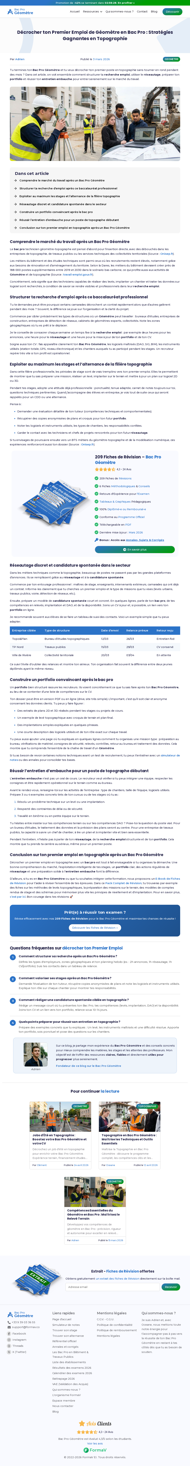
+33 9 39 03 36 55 (23, 1322)
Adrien (19, 59)
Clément (42, 1165)
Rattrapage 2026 (63, 1378)
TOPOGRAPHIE (147, 1106)
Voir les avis (95, 1443)
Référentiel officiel (64, 1341)
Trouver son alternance (68, 1336)
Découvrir (172, 11)
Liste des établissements (69, 1362)
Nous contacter (62, 1406)
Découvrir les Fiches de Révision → (95, 927)
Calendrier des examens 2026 (72, 1373)
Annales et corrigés (65, 1346)
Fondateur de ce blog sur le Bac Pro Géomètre (88, 1066)
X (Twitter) (19, 1352)
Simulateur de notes (66, 1325)
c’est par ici (18, 896)
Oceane (110, 1165)
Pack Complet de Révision (123, 883)
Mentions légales (108, 1336)
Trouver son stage (64, 1330)
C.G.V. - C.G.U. (105, 1319)
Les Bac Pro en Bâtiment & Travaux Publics (70, 1354)
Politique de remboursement (117, 1330)
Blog (55, 1411)
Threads (17, 1346)
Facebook (19, 1333)
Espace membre (63, 1400)
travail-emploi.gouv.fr (77, 274)
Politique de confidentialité (114, 1325)
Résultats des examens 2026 (71, 1367)
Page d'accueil (61, 1319)
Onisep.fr (166, 253)
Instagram (19, 1339)
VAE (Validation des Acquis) (70, 1384)
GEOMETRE (171, 59)
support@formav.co (26, 1327)
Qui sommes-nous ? (66, 1389)
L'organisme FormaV (66, 1395)
